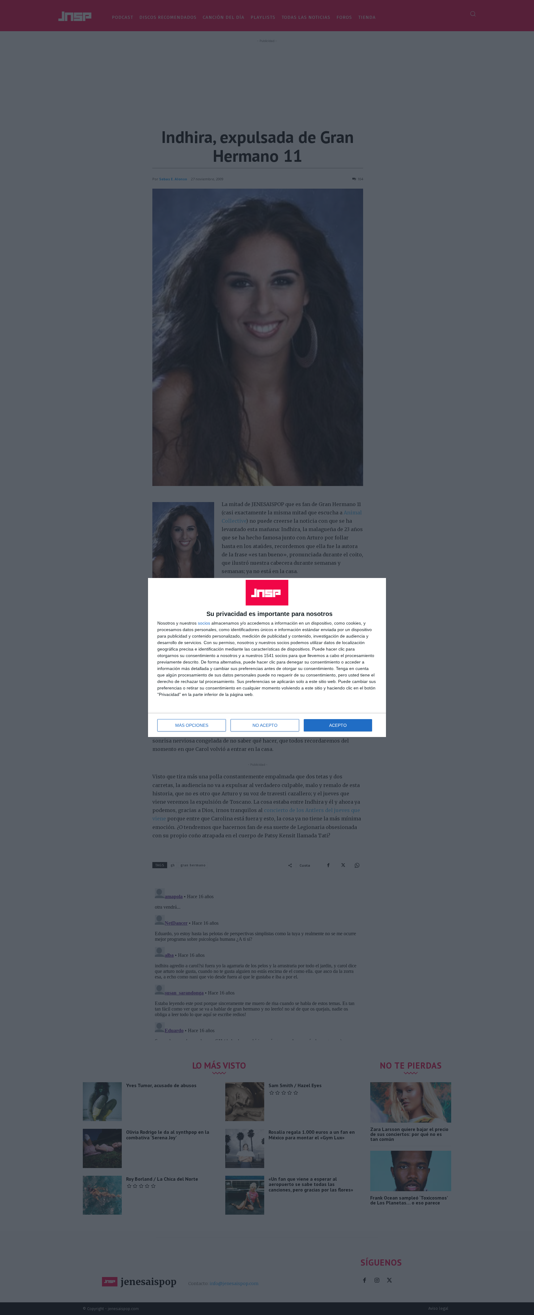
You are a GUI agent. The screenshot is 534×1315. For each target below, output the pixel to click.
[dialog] (267, 657)
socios (204, 623)
